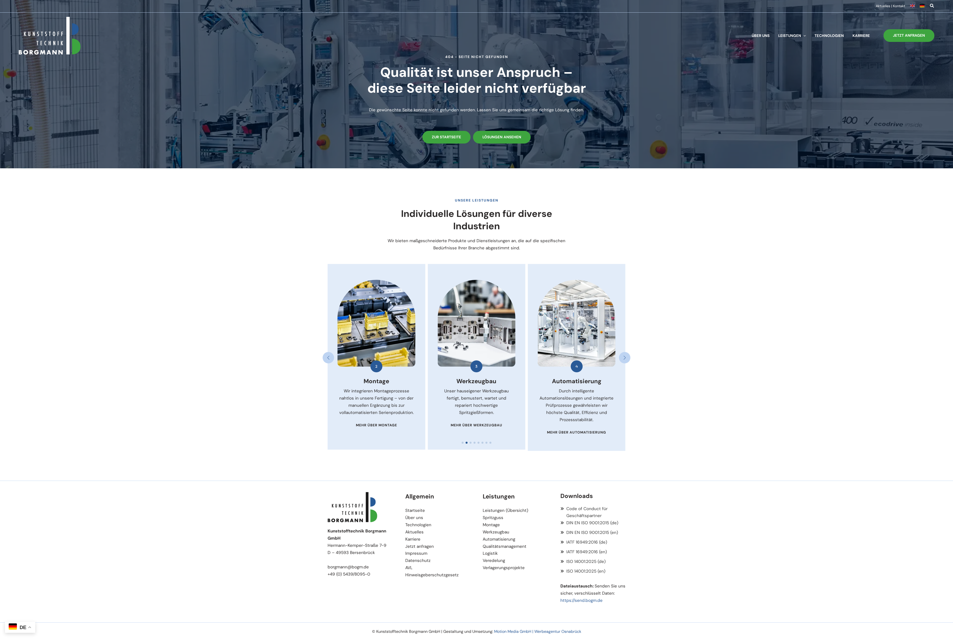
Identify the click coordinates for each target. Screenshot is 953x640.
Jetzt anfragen (419, 546)
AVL (408, 567)
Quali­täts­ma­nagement (504, 546)
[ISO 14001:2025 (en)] (582, 571)
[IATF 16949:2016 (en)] (583, 551)
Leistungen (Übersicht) (505, 510)
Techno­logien (418, 524)
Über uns (414, 517)
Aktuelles (883, 6)
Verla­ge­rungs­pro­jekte (504, 567)
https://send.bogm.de (581, 600)
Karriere (412, 539)
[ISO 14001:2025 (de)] (583, 561)
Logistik (490, 553)
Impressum (416, 553)
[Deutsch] (922, 6)
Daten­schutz (418, 560)
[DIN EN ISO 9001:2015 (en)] (589, 532)
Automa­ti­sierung (499, 539)
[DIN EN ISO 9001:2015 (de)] (589, 522)
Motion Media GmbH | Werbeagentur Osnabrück (537, 631)
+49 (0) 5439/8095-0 (349, 574)
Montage (491, 524)
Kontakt (899, 6)
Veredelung (494, 560)
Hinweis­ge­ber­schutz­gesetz (432, 575)
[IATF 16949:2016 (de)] (583, 542)
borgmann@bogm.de (348, 567)
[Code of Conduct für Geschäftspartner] (593, 512)
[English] (915, 6)
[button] (932, 6)
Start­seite (415, 510)
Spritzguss (493, 517)
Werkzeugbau (496, 532)
